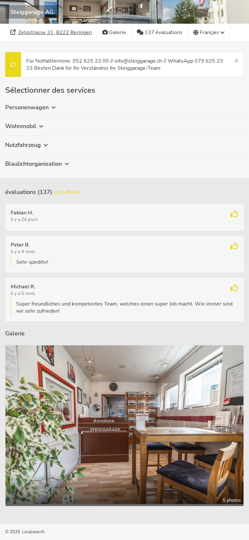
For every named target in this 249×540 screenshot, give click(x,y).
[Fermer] (236, 61)
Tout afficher (67, 192)
